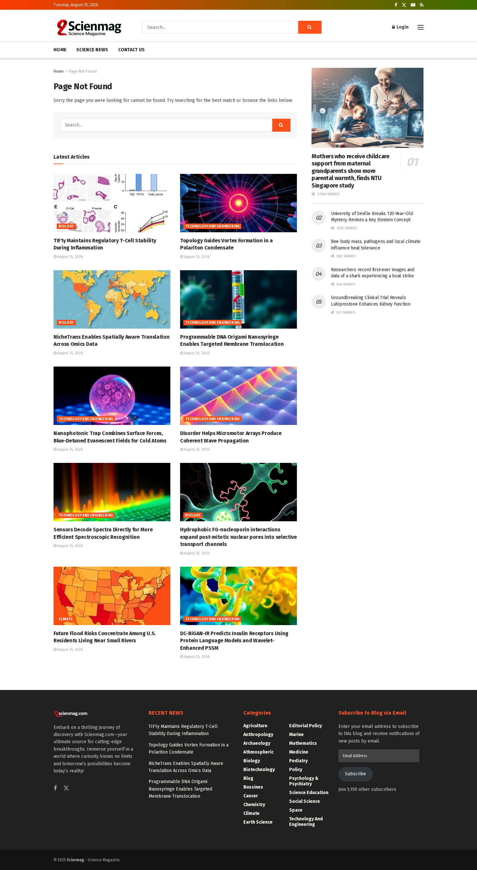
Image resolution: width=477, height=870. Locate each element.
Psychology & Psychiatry (304, 781)
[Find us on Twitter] (404, 5)
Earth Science (258, 822)
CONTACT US (131, 50)
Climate (66, 619)
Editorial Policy (305, 726)
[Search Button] (310, 27)
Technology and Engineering (212, 226)
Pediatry (298, 761)
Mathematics (303, 743)
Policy (295, 769)
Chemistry (254, 804)
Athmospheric (258, 752)
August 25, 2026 (69, 257)
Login (402, 27)
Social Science (304, 801)
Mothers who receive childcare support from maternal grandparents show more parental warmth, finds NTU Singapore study (350, 171)
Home (59, 71)
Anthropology (258, 734)
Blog (248, 778)
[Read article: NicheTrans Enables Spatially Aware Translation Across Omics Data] (112, 299)
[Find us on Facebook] (396, 5)
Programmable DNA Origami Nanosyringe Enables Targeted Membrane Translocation (180, 789)
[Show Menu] (420, 27)
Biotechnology (259, 769)
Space (295, 810)
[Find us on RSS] (421, 5)
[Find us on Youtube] (413, 5)
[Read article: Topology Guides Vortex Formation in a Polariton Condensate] (238, 203)
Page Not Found (83, 71)
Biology (66, 226)
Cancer (250, 796)
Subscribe (355, 774)
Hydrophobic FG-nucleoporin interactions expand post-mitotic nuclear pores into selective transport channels (238, 536)
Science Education (308, 792)
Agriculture (255, 726)
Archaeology (256, 743)
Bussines (253, 787)
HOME (60, 50)
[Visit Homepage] (89, 27)
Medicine (298, 752)
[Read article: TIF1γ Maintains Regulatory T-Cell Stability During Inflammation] (112, 203)
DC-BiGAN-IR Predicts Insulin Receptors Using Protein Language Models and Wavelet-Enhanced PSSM (234, 640)
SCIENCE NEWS (92, 50)
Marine (296, 734)
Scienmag (75, 860)
